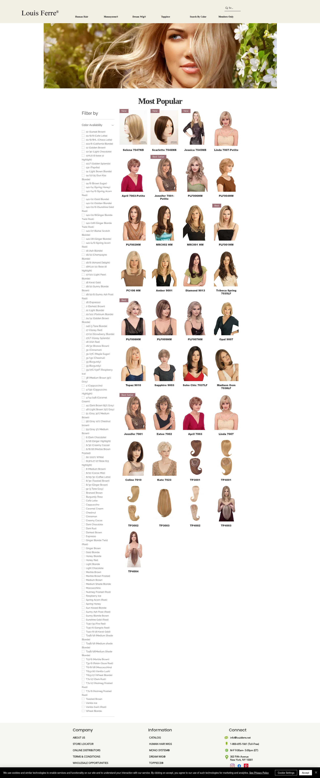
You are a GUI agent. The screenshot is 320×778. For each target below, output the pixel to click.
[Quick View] (226, 127)
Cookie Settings (286, 772)
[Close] (316, 772)
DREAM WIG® (157, 756)
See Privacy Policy (259, 772)
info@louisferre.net (240, 737)
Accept (305, 772)
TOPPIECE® (156, 762)
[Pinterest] (246, 766)
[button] (115, 15)
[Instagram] (232, 766)
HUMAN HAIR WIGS (160, 743)
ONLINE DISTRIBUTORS (86, 750)
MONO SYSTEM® (159, 750)
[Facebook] (239, 766)
